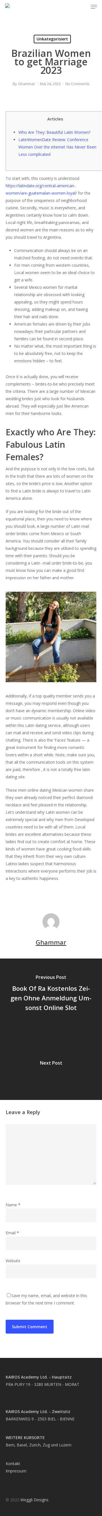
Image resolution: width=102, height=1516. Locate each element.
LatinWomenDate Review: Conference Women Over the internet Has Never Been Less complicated (57, 147)
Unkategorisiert (52, 39)
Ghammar (26, 83)
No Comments (77, 83)
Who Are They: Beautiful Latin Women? (54, 132)
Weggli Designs (34, 1499)
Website (13, 1260)
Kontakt (13, 1463)
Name (13, 1204)
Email (12, 1232)
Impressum (16, 1471)
